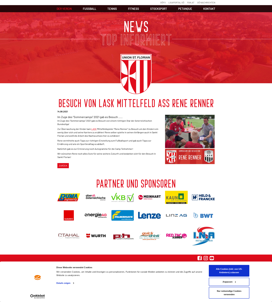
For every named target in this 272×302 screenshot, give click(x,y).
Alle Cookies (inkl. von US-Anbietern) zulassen (229, 271)
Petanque (185, 8)
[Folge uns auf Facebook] (199, 258)
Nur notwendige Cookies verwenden (229, 293)
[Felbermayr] (122, 215)
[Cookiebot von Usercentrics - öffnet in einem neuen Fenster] (37, 296)
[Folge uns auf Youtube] (212, 258)
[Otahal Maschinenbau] (68, 236)
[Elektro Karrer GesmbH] (176, 236)
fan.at (190, 2)
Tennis (112, 8)
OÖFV (163, 2)
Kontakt (209, 8)
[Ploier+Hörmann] (122, 236)
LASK (94, 129)
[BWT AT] (203, 215)
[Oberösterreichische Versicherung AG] (95, 197)
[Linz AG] (176, 215)
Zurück (63, 165)
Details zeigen (63, 283)
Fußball (89, 8)
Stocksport (158, 8)
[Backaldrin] (68, 215)
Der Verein (64, 8)
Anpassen (227, 282)
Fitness (133, 8)
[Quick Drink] (149, 236)
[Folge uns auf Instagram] (206, 258)
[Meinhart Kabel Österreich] (149, 197)
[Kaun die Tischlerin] (176, 197)
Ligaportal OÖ (176, 2)
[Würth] (95, 236)
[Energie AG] (95, 215)
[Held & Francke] (203, 197)
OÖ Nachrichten (206, 2)
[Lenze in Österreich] (149, 215)
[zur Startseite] (136, 74)
